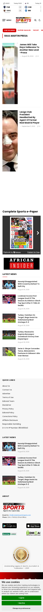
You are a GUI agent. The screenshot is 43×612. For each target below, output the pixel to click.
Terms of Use (7, 397)
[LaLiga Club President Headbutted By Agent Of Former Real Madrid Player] (10, 140)
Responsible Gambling (11, 424)
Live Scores (9, 30)
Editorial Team (8, 401)
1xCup (36, 30)
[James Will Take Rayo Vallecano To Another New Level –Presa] (10, 73)
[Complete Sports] (23, 20)
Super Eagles (24, 30)
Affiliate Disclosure (10, 420)
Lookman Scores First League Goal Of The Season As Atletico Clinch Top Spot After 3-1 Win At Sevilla (29, 301)
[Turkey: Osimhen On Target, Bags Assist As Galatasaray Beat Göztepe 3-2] (9, 318)
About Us (6, 386)
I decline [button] (21, 603)
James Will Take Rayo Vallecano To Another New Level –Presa (29, 48)
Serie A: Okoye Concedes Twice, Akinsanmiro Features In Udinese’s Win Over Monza (29, 352)
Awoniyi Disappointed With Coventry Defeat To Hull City (29, 283)
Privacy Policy (8, 409)
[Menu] (6, 20)
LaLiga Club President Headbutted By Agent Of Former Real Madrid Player (30, 117)
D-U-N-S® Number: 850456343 (15, 428)
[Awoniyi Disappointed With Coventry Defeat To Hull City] (9, 284)
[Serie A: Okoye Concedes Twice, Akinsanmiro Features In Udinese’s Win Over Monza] (9, 351)
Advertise (6, 393)
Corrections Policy (9, 416)
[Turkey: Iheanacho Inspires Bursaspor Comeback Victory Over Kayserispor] (9, 334)
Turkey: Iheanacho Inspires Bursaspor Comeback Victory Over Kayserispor (28, 335)
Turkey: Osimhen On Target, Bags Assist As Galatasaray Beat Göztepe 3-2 (27, 318)
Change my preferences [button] (21, 608)
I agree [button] (21, 598)
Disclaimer (6, 405)
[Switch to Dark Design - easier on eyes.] (39, 20)
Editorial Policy (8, 412)
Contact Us (7, 390)
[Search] (35, 20)
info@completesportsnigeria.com (20, 515)
